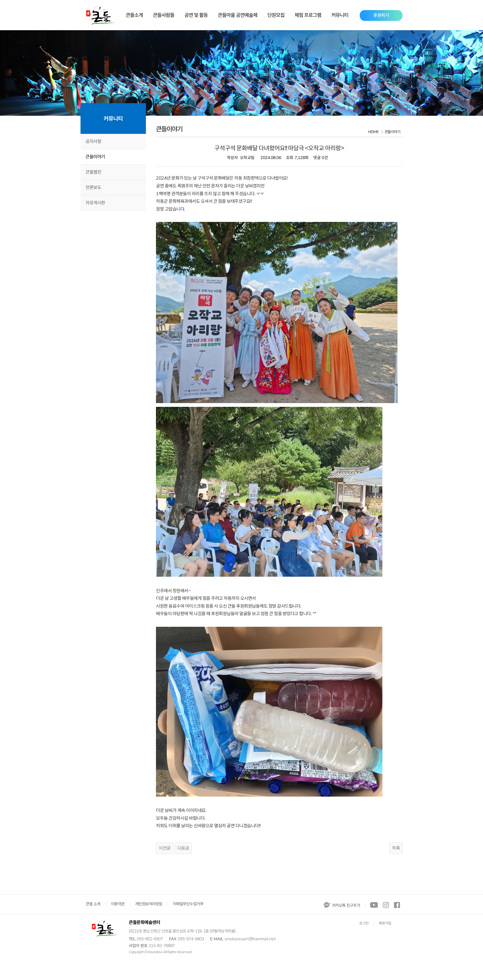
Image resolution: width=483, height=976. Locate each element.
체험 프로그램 (308, 15)
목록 (396, 848)
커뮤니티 (339, 15)
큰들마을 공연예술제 (237, 15)
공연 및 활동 (196, 15)
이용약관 (118, 904)
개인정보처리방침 (148, 904)
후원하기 (381, 15)
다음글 (183, 848)
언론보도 (93, 187)
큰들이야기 (95, 157)
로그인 (364, 923)
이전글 (165, 848)
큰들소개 (134, 15)
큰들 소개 (93, 904)
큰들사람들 (163, 15)
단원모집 (276, 15)
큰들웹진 (93, 172)
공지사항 (93, 141)
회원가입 (385, 923)
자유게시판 (95, 203)
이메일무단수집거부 (188, 904)
